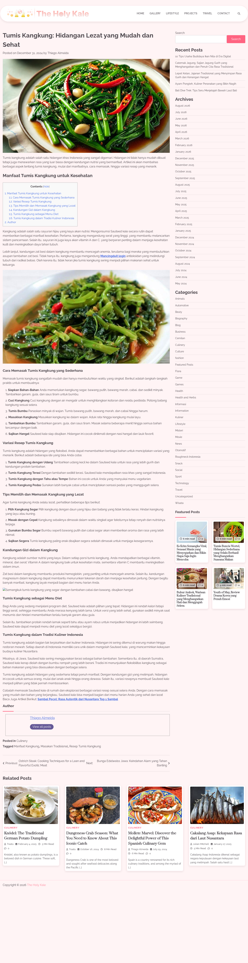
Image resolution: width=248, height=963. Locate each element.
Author (10, 222)
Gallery (155, 13)
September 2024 (185, 257)
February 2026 (183, 145)
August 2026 (182, 105)
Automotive (182, 305)
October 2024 (183, 250)
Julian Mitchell (201, 844)
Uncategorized (184, 496)
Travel (207, 13)
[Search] (239, 13)
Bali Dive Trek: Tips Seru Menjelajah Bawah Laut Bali (206, 90)
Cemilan (180, 338)
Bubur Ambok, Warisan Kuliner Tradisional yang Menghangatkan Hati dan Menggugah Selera (191, 599)
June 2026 (181, 118)
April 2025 (181, 211)
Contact (223, 13)
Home (140, 13)
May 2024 (181, 283)
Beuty (178, 311)
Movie (178, 437)
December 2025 (184, 158)
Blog (178, 325)
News (178, 443)
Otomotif (180, 450)
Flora (178, 371)
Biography (181, 318)
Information (182, 410)
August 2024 (182, 263)
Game (178, 377)
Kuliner (179, 417)
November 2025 (184, 164)
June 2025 (181, 197)
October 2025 (183, 171)
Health (179, 391)
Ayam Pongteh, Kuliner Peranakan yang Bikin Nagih (205, 83)
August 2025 (182, 184)
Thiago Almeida (58, 53)
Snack (178, 463)
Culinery (22, 741)
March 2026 (182, 138)
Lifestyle (172, 13)
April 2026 (181, 132)
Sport (178, 476)
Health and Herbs (185, 397)
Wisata (179, 503)
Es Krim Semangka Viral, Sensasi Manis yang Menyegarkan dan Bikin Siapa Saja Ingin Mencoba (192, 552)
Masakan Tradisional (54, 746)
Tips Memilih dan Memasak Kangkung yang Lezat (42, 205)
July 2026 (180, 112)
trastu (10, 844)
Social (178, 470)
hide (46, 186)
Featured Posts (184, 364)
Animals (180, 298)
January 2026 (183, 151)
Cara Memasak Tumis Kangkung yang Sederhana (41, 197)
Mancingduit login (113, 256)
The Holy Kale (36, 885)
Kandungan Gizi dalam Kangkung (32, 210)
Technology (182, 483)
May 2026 (181, 125)
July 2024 (180, 270)
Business (180, 331)
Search (180, 33)
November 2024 (184, 244)
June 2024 (181, 277)
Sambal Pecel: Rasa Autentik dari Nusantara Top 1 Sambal (78, 699)
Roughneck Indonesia (187, 456)
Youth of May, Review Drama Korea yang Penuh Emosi (227, 596)
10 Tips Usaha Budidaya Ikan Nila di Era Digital (203, 56)
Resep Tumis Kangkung (85, 746)
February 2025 (183, 224)
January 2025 (183, 230)
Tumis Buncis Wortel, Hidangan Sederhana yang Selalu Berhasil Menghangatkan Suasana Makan (227, 552)
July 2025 (180, 191)
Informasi (180, 404)
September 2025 (185, 178)
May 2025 (181, 204)
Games (179, 384)
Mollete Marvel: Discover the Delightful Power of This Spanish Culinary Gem (152, 838)
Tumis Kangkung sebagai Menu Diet (33, 214)
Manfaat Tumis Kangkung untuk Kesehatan (33, 193)
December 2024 (184, 237)
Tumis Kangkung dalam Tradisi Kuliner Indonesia (41, 218)
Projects (190, 13)
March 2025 (182, 217)
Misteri (179, 430)
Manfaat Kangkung (26, 746)
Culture (179, 351)
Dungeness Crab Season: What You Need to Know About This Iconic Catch (92, 838)
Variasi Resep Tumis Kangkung (30, 201)
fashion (179, 358)
